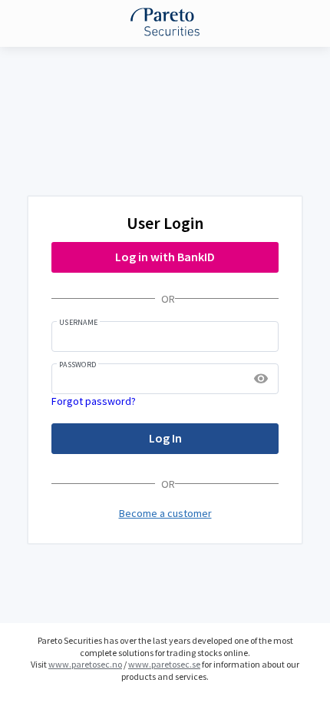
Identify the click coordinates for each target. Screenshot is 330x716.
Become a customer (165, 513)
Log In (165, 438)
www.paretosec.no (85, 664)
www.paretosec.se (164, 664)
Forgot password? (93, 401)
